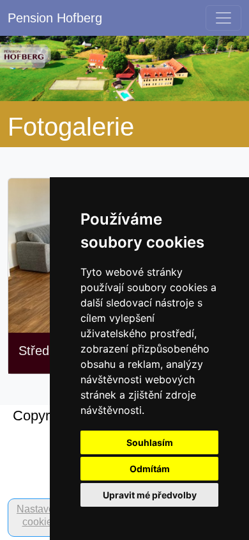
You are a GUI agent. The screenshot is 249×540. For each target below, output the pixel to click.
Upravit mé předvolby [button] (150, 494)
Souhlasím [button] (149, 442)
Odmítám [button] (150, 468)
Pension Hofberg (55, 18)
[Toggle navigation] (223, 18)
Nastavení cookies (40, 515)
